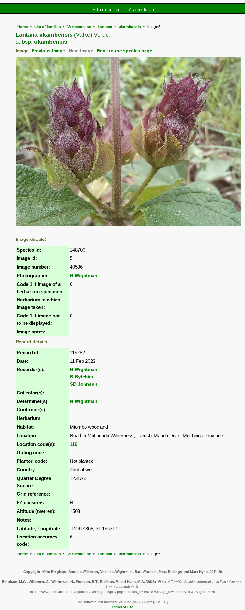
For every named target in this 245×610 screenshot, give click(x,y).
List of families (47, 27)
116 (73, 444)
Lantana (105, 27)
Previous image (48, 51)
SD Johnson (83, 384)
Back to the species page (124, 51)
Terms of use (122, 607)
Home (22, 27)
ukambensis (130, 27)
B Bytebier (81, 376)
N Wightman (83, 275)
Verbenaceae (79, 27)
